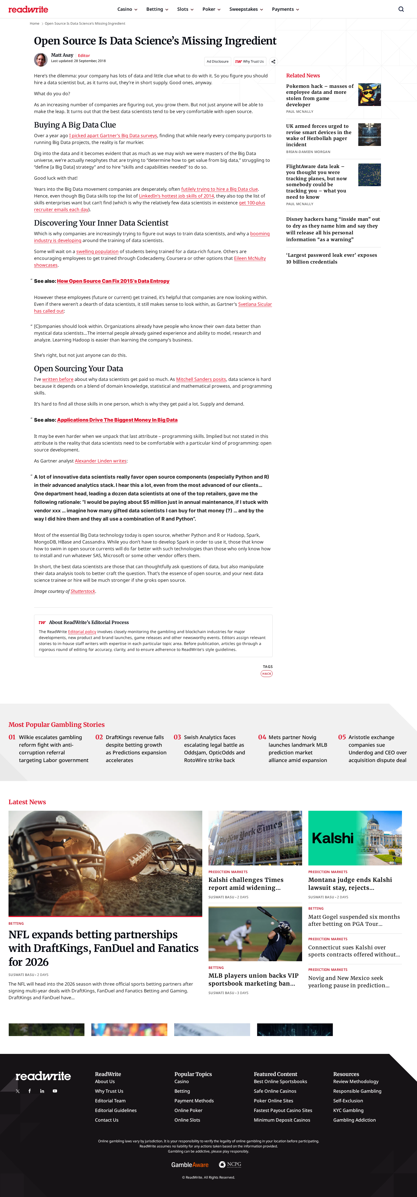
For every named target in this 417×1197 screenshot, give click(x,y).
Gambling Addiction (354, 1120)
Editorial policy (82, 631)
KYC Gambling (348, 1110)
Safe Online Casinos (275, 1091)
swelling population (97, 251)
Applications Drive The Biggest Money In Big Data (117, 420)
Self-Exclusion (348, 1101)
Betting (154, 9)
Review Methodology (355, 1081)
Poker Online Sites (273, 1101)
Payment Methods (194, 1101)
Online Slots (187, 1120)
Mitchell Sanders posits (201, 379)
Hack (266, 674)
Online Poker (188, 1110)
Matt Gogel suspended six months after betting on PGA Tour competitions (354, 924)
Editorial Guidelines (116, 1110)
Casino (124, 9)
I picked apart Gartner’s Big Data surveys (113, 135)
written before (57, 379)
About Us (105, 1081)
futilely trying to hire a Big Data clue (219, 189)
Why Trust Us (109, 1091)
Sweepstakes (243, 9)
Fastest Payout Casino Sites (283, 1110)
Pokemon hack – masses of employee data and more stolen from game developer (319, 95)
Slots (182, 9)
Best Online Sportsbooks (280, 1081)
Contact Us (107, 1120)
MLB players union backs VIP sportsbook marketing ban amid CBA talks (253, 983)
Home (34, 23)
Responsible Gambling (357, 1091)
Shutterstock (83, 591)
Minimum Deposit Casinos (282, 1120)
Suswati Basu (21, 974)
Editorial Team (110, 1101)
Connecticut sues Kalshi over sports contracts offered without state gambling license (352, 954)
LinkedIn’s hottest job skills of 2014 (176, 196)
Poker (209, 9)
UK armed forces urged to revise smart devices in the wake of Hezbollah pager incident (319, 135)
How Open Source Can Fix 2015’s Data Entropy (113, 281)
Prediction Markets (228, 872)
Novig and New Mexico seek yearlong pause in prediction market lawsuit (347, 985)
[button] (401, 9)
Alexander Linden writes (101, 461)
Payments (283, 9)
